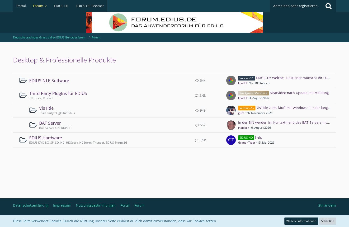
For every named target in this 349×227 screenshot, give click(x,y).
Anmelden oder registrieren (295, 6)
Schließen (327, 221)
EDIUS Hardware (45, 138)
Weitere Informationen (301, 221)
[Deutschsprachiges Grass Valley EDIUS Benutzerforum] (174, 22)
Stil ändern (327, 205)
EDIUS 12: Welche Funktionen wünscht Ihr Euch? (294, 78)
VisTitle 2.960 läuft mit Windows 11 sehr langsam (295, 107)
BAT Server (50, 123)
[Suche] (328, 6)
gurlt (241, 113)
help (258, 137)
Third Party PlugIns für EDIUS (58, 93)
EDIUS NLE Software (49, 80)
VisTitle (46, 108)
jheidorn (243, 128)
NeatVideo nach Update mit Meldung (299, 92)
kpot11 (242, 83)
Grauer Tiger (246, 143)
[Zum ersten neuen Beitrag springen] (231, 80)
